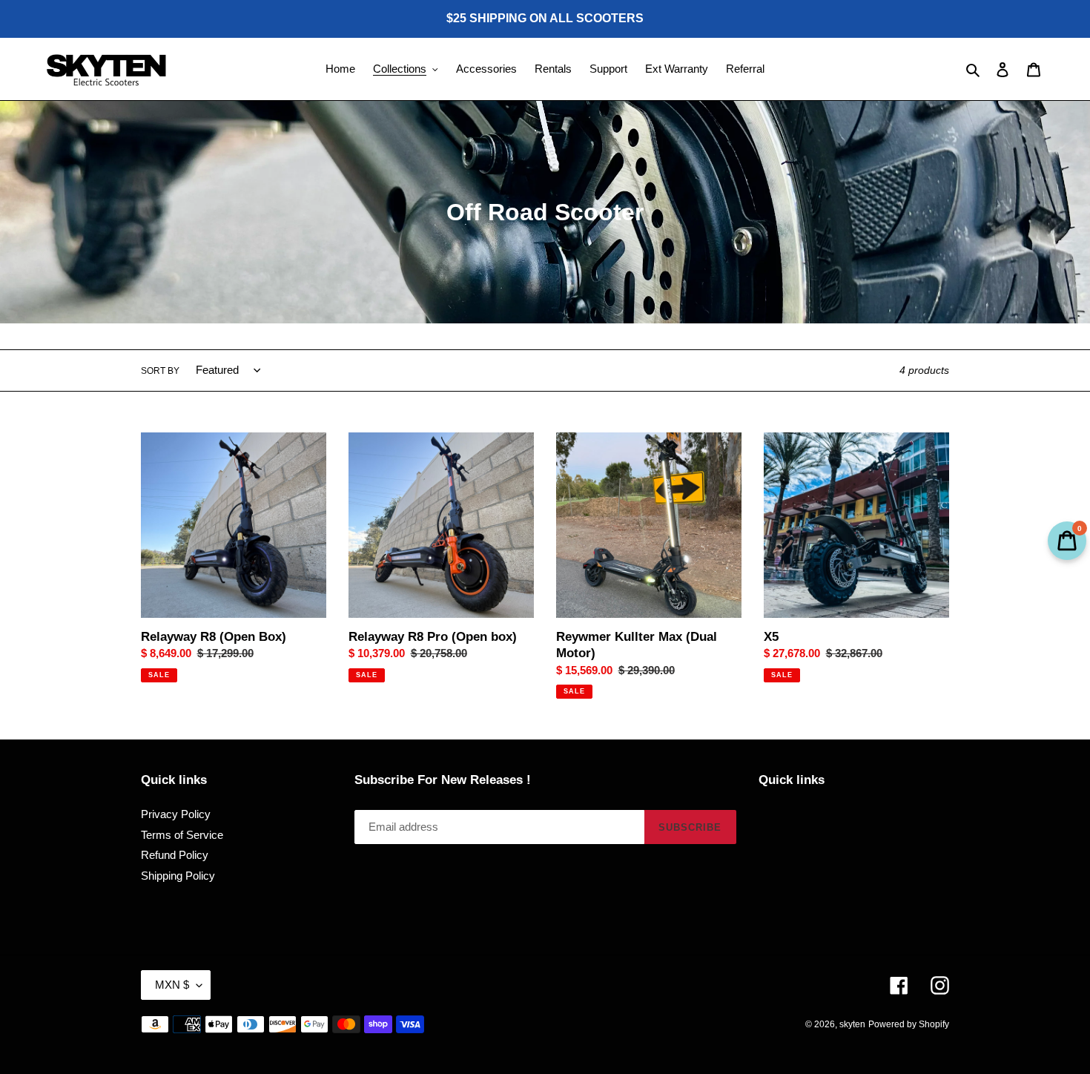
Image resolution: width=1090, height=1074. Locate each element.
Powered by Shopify (908, 1024)
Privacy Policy (176, 814)
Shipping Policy (178, 875)
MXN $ (172, 984)
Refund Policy (174, 855)
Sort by (160, 371)
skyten (852, 1024)
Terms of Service (182, 834)
